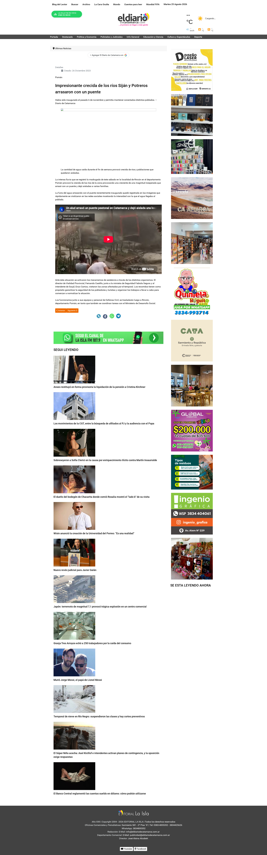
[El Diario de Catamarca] (133, 19)
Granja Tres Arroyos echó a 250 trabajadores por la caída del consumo (92, 643)
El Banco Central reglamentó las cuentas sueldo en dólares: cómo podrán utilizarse (100, 793)
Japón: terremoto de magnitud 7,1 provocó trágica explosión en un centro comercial (100, 606)
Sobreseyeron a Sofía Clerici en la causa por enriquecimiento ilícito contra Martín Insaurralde (105, 460)
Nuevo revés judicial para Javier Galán (75, 570)
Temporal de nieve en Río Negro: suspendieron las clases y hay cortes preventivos (99, 716)
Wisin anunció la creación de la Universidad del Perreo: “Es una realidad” (94, 533)
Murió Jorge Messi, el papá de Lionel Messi (78, 679)
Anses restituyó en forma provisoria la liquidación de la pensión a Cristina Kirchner (99, 386)
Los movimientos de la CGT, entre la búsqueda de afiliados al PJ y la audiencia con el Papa (104, 423)
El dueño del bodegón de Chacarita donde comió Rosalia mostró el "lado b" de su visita (101, 496)
